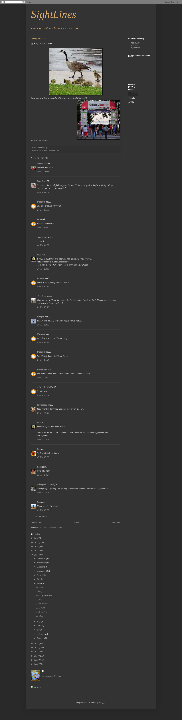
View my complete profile (52, 676)
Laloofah (41, 181)
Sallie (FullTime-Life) (46, 484)
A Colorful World (44, 387)
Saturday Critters (39, 140)
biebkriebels (42, 405)
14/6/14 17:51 (43, 342)
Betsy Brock (42, 369)
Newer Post (37, 522)
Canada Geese (53, 151)
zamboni (134, 45)
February (41, 634)
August (40, 575)
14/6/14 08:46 (43, 171)
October (40, 567)
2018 (36, 538)
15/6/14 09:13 (43, 439)
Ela (38, 449)
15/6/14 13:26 (43, 457)
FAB (39, 219)
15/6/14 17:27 (43, 475)
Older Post (115, 522)
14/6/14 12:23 (43, 210)
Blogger (102, 702)
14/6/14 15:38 (43, 286)
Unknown (41, 202)
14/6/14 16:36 (43, 325)
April (39, 625)
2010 (36, 656)
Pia (38, 502)
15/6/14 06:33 (43, 413)
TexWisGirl (41, 163)
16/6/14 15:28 (43, 510)
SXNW (39, 599)
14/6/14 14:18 (43, 245)
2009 (36, 660)
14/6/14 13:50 (43, 227)
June (39, 583)
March (40, 630)
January (40, 638)
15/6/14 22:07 (43, 492)
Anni (39, 255)
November (41, 563)
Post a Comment (41, 516)
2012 (36, 647)
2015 (36, 551)
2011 (36, 651)
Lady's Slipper (42, 612)
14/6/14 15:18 (43, 269)
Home (76, 522)
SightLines (53, 14)
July (39, 579)
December (41, 558)
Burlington (42, 151)
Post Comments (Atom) (52, 528)
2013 (36, 643)
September (41, 571)
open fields (40, 608)
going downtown (43, 604)
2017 (36, 542)
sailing (39, 591)
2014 (36, 555)
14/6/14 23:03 (43, 395)
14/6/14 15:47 (43, 307)
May (39, 621)
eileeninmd (41, 296)
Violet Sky (135, 43)
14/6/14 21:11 (43, 377)
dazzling (39, 616)
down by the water (44, 595)
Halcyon (40, 316)
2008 (36, 664)
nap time (40, 587)
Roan (39, 467)
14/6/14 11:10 (43, 192)
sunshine (40, 278)
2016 (36, 546)
